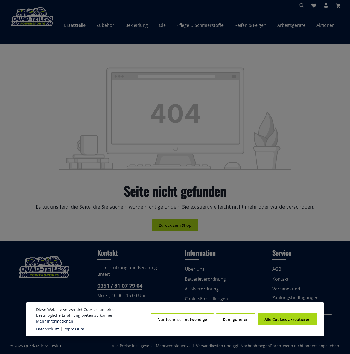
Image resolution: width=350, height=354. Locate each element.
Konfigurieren (236, 319)
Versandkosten (209, 345)
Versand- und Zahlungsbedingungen (295, 293)
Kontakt (280, 279)
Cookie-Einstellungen (206, 299)
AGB (276, 269)
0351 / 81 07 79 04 (119, 285)
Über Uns (195, 269)
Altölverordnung (202, 289)
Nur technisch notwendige (182, 319)
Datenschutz (47, 329)
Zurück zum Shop (175, 225)
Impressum (73, 329)
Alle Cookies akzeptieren (287, 319)
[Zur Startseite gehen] (32, 25)
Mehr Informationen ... (57, 321)
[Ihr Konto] (325, 5)
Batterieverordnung (205, 279)
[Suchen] (301, 5)
